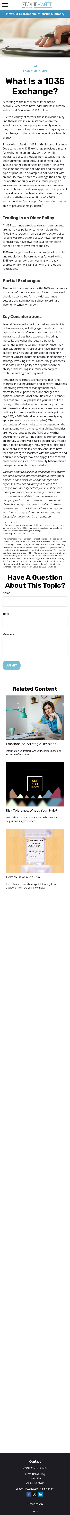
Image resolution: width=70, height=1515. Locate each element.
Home (35, 1511)
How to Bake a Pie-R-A (23, 877)
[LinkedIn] (40, 1494)
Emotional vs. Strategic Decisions (31, 744)
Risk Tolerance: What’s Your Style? (31, 810)
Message (8, 634)
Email (6, 613)
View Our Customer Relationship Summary (35, 14)
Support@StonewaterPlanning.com (35, 1488)
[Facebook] (29, 1494)
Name (6, 593)
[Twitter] (34, 1494)
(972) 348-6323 (39, 1467)
